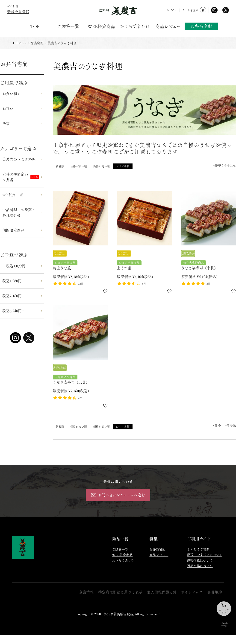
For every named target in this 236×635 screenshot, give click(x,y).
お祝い (7, 108)
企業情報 (86, 592)
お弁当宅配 (201, 26)
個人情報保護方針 (162, 592)
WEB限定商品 (101, 26)
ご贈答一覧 (68, 26)
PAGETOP (224, 624)
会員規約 (214, 592)
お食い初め (11, 93)
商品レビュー (168, 26)
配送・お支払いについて (204, 554)
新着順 (60, 166)
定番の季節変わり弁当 (15, 177)
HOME (18, 43)
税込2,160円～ (13, 296)
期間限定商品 (13, 230)
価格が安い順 (78, 166)
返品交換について (200, 565)
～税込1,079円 (13, 266)
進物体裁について (200, 560)
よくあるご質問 (198, 549)
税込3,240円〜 (13, 311)
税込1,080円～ (13, 281)
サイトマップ (192, 592)
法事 (6, 123)
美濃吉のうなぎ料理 (18, 159)
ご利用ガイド (199, 538)
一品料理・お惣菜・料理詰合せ (18, 212)
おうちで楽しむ (135, 26)
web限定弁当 (12, 195)
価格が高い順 (101, 166)
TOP (34, 26)
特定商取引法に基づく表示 (120, 592)
